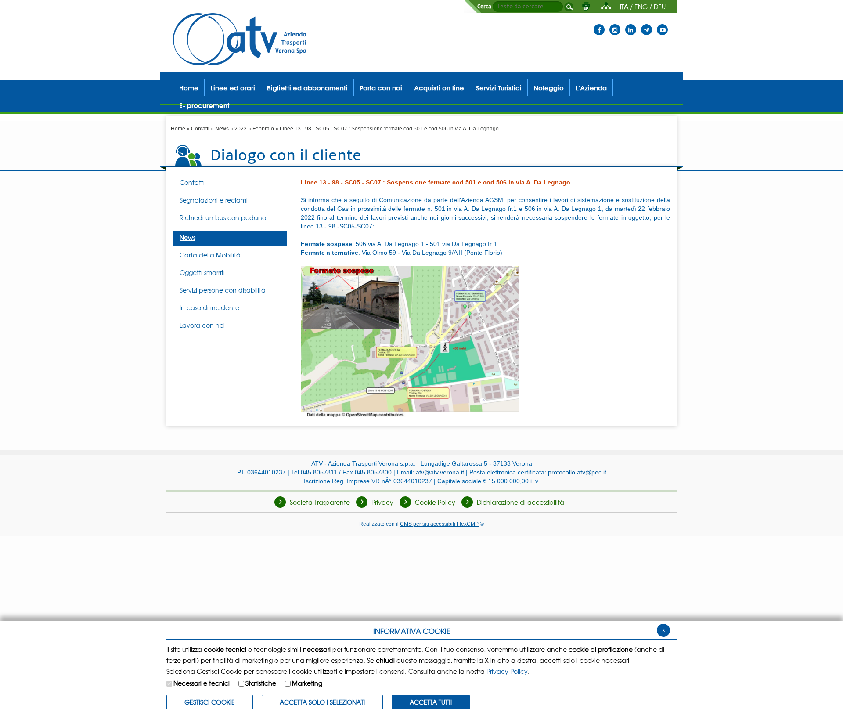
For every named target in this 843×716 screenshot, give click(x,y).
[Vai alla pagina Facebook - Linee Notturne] (599, 24)
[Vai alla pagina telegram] (646, 24)
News (222, 129)
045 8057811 (319, 472)
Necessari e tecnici (201, 683)
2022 (240, 129)
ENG (641, 6)
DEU (660, 6)
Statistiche (260, 683)
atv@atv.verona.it (440, 472)
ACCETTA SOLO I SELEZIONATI (322, 702)
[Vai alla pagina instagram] (614, 24)
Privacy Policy (507, 671)
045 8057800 (373, 472)
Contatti (200, 129)
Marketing (307, 683)
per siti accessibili (439, 524)
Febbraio (263, 129)
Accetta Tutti (431, 702)
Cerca (484, 7)
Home (178, 129)
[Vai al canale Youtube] (662, 24)
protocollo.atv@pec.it (577, 472)
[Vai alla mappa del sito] (606, 6)
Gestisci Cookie (209, 702)
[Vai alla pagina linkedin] (630, 24)
